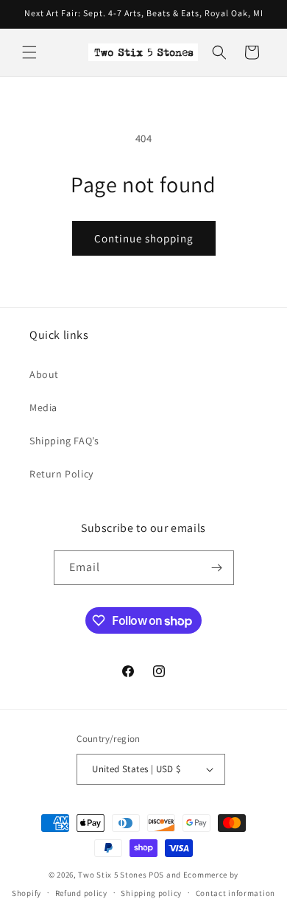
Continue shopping (144, 238)
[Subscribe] (217, 567)
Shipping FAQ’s (64, 440)
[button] (29, 52)
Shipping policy (151, 893)
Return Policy (61, 473)
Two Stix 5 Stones (112, 874)
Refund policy (81, 893)
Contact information (235, 893)
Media (43, 407)
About (44, 374)
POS (156, 874)
